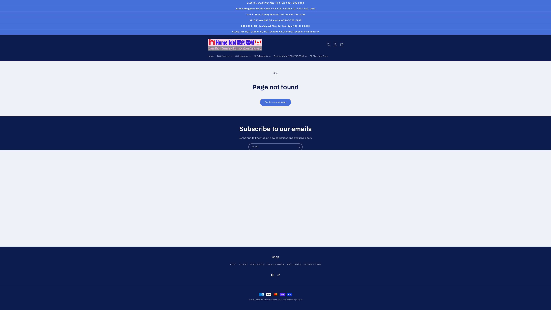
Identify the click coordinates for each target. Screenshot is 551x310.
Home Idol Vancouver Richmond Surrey (270, 300)
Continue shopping (276, 102)
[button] (225, 56)
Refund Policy (294, 264)
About (233, 264)
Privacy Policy (257, 264)
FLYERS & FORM (312, 264)
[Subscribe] (299, 146)
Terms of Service (275, 264)
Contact (243, 264)
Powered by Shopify (294, 300)
